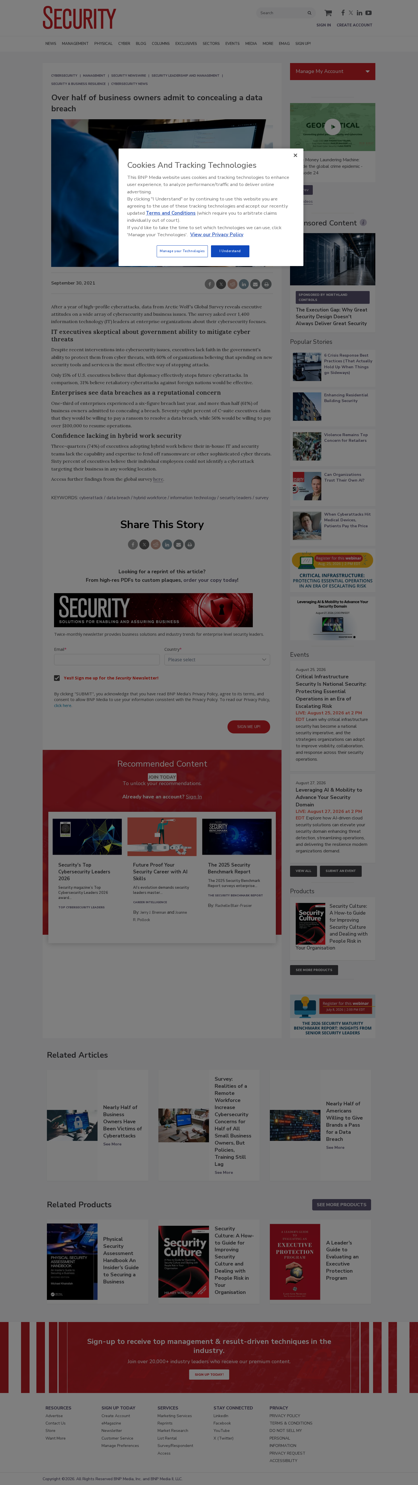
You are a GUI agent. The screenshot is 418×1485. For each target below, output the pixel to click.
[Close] (295, 155)
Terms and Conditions (171, 213)
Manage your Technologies (182, 251)
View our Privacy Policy (216, 234)
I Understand (230, 251)
